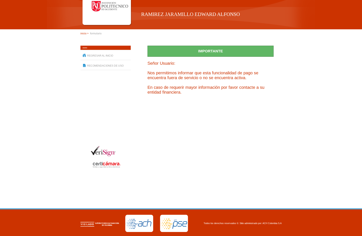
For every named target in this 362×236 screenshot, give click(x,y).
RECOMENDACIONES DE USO (105, 65)
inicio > (84, 33)
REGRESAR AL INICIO (100, 55)
